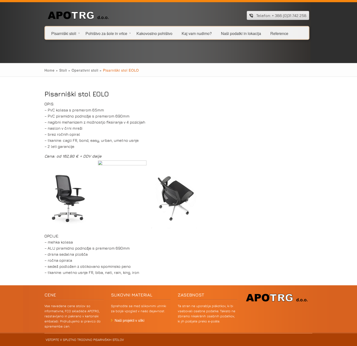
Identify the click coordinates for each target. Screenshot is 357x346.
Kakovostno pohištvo (154, 33)
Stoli (63, 70)
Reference (279, 33)
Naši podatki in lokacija (241, 33)
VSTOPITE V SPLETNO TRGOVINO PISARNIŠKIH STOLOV (85, 340)
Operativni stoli (85, 70)
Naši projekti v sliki (129, 320)
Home (49, 70)
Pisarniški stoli (63, 33)
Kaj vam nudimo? (197, 33)
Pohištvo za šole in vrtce (106, 33)
